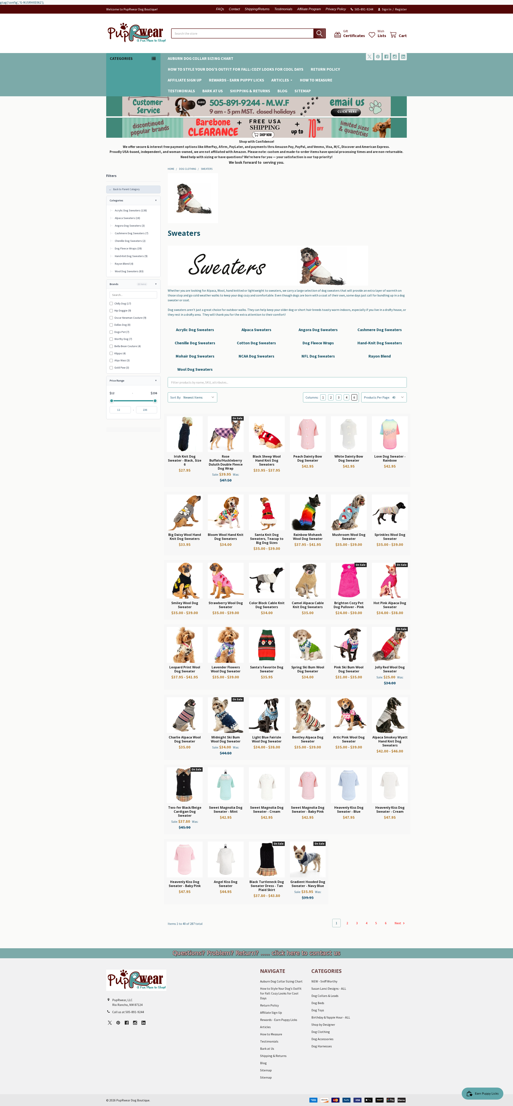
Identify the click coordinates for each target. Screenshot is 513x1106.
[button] (256, 106)
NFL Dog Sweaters (318, 356)
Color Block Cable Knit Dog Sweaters (267, 605)
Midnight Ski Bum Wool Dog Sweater (225, 739)
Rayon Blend (379, 356)
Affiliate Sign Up (185, 79)
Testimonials (283, 9)
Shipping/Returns (257, 9)
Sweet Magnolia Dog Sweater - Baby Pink (307, 809)
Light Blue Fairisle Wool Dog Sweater (267, 739)
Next (398, 923)
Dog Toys (317, 1010)
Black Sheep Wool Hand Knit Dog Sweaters (267, 460)
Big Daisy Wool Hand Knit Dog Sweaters (184, 536)
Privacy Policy (336, 9)
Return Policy (325, 69)
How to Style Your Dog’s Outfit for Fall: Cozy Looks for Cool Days (235, 69)
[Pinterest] (378, 56)
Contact (234, 9)
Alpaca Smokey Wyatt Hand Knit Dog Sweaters (390, 741)
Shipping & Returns (250, 90)
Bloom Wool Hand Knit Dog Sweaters (225, 536)
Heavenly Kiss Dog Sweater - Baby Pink (185, 884)
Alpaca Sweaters (256, 329)
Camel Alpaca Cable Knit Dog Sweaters (308, 605)
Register (401, 9)
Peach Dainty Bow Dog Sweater (307, 458)
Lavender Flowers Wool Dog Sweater (225, 669)
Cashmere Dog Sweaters (379, 329)
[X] (369, 56)
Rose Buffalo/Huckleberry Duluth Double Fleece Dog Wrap (226, 462)
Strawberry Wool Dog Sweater (226, 605)
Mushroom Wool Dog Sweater (349, 536)
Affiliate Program (309, 9)
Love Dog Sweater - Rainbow (390, 458)
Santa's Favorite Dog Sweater (266, 669)
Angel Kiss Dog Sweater (225, 884)
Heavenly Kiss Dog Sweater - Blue (349, 809)
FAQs (220, 9)
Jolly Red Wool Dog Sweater (390, 669)
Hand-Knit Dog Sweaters (379, 342)
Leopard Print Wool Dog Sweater (184, 669)
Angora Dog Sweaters (318, 329)
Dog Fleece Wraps (318, 342)
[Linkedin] (403, 56)
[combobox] (248, 33)
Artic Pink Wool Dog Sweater (349, 739)
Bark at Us (212, 90)
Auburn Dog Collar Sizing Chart (200, 58)
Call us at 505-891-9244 (128, 1012)
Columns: (312, 397)
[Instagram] (394, 56)
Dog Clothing (320, 1032)
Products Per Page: (377, 397)
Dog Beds (317, 1003)
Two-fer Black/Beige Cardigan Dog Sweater (184, 811)
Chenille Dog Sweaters (195, 342)
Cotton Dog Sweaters (256, 342)
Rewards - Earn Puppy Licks (236, 79)
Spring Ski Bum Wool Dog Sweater (307, 669)
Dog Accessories (322, 1039)
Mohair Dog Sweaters (195, 356)
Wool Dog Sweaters (195, 369)
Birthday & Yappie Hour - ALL (330, 1017)
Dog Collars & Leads (324, 996)
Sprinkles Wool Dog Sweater (390, 536)
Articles (280, 79)
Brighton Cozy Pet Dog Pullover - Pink (349, 605)
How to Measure (316, 79)
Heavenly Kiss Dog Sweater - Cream (390, 809)
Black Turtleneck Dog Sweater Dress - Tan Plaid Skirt (266, 886)
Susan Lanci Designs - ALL (328, 988)
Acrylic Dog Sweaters (195, 329)
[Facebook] (386, 56)
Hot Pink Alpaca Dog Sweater (390, 605)
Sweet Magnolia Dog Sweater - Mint (225, 809)
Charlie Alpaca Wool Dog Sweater (185, 739)
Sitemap (303, 90)
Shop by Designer (323, 1025)
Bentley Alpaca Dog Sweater (307, 739)
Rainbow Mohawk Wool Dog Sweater (308, 536)
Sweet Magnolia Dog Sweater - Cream (267, 809)
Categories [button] (121, 58)
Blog (282, 90)
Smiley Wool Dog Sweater (184, 605)
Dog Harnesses (321, 1046)
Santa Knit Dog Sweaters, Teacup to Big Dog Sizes (266, 538)
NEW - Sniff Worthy (324, 981)
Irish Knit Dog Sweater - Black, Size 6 (184, 460)
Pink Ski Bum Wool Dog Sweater (349, 669)
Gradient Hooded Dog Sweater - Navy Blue (307, 884)
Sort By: (175, 397)
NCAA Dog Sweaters (256, 356)
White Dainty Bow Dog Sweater (348, 458)
